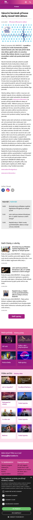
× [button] (31, 477)
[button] (16, 517)
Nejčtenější (13, 202)
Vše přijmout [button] (16, 509)
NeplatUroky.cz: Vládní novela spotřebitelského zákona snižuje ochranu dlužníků (18, 225)
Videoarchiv (4, 467)
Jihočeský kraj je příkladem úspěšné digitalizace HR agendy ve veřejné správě (19, 208)
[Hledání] (30, 2)
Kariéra (3, 471)
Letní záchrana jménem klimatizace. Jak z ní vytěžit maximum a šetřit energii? (19, 217)
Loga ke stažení (6, 474)
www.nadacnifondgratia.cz (9, 169)
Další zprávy (16, 316)
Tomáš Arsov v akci (23, 467)
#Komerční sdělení (21, 22)
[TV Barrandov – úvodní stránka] (4, 2)
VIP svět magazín (22, 465)
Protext (16, 6)
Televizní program (6, 465)
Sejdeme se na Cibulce (24, 469)
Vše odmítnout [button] (16, 513)
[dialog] (16, 498)
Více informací (27, 488)
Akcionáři (4, 469)
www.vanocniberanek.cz (20, 99)
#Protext (12, 22)
